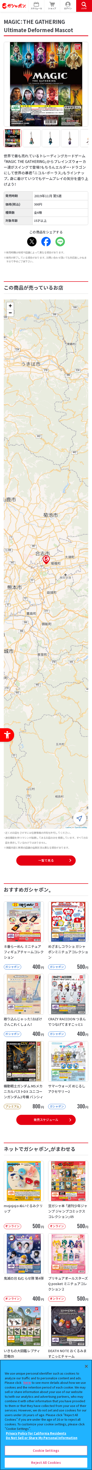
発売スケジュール (46, 1119)
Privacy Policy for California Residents (36, 1433)
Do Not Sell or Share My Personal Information (41, 1438)
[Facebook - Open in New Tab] (46, 241)
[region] (46, 1415)
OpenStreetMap (81, 827)
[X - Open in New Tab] (32, 241)
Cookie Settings (46, 1450)
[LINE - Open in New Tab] (60, 241)
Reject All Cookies (46, 1462)
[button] (46, 559)
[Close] (86, 1366)
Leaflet (68, 827)
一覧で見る (46, 860)
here (27, 1382)
